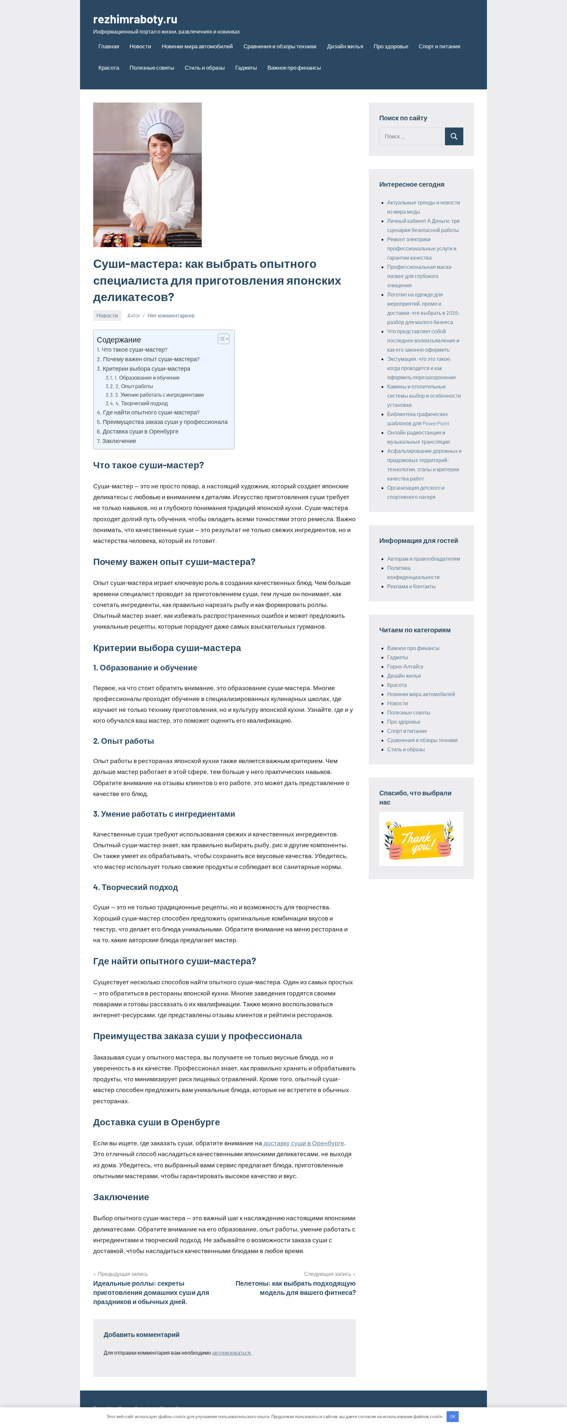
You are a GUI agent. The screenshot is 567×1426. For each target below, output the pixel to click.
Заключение (119, 440)
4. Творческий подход (142, 403)
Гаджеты (246, 67)
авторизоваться (231, 1352)
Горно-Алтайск (405, 666)
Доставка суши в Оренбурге (140, 431)
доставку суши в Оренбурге (303, 1143)
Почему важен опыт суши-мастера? (151, 358)
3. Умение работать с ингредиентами (159, 394)
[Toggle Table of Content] (220, 338)
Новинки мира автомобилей (197, 46)
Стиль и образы (205, 67)
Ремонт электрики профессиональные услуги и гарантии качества (421, 248)
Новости (140, 46)
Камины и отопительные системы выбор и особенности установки (424, 395)
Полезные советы (152, 67)
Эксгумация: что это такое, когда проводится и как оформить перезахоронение (421, 368)
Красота (108, 67)
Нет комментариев (171, 315)
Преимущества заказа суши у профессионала (165, 421)
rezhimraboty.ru (135, 19)
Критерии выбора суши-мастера (146, 368)
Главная (108, 46)
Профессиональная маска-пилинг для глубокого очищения (420, 276)
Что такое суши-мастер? (134, 349)
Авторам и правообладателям (423, 558)
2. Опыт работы (134, 386)
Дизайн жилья (345, 46)
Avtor (133, 315)
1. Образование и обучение (147, 377)
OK (452, 1416)
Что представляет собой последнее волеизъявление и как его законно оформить (423, 340)
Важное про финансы (294, 67)
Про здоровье (391, 46)
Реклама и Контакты (411, 586)
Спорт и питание (439, 46)
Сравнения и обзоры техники (280, 46)
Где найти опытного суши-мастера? (151, 412)
